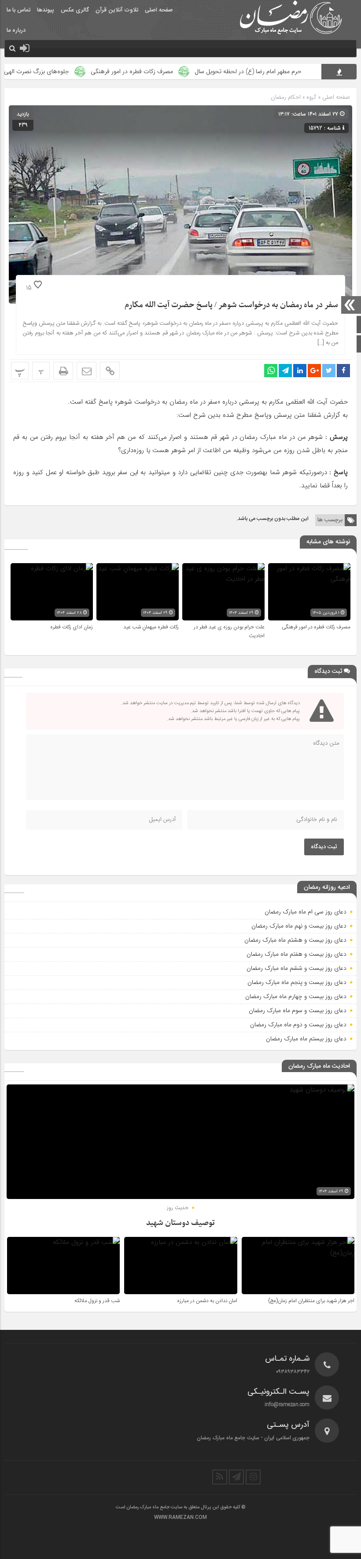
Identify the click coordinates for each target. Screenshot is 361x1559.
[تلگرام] (236, 1477)
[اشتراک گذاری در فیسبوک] (343, 370)
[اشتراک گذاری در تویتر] (328, 370)
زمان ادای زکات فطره (71, 627)
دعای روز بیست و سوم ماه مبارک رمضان (297, 1010)
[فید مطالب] (219, 1477)
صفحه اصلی (159, 10)
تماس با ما (18, 10)
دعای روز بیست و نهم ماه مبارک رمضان (298, 926)
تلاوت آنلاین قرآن (117, 10)
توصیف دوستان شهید (180, 1223)
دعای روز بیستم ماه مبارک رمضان (306, 1038)
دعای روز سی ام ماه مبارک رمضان (305, 912)
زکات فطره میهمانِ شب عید (151, 627)
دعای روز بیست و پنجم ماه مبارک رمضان (296, 982)
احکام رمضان (286, 97)
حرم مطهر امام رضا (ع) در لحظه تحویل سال (278, 71)
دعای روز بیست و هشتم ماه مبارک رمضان (295, 940)
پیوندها (45, 10)
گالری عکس (75, 10)
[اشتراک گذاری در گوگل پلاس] (314, 370)
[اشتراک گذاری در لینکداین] (299, 370)
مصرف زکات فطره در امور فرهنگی (162, 71)
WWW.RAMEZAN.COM (180, 1518)
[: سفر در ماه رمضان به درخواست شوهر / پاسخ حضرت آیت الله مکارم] (86, 370)
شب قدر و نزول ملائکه (97, 1300)
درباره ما (16, 30)
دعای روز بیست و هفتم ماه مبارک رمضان (296, 954)
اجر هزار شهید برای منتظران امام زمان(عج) (311, 1300)
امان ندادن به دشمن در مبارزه (207, 1300)
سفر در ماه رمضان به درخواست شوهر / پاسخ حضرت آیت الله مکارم (231, 305)
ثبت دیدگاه (324, 847)
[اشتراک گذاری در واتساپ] (270, 370)
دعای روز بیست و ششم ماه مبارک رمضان (296, 968)
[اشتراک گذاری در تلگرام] (285, 370)
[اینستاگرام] (253, 1477)
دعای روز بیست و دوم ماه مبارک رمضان (298, 1024)
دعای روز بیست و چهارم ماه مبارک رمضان (295, 996)
